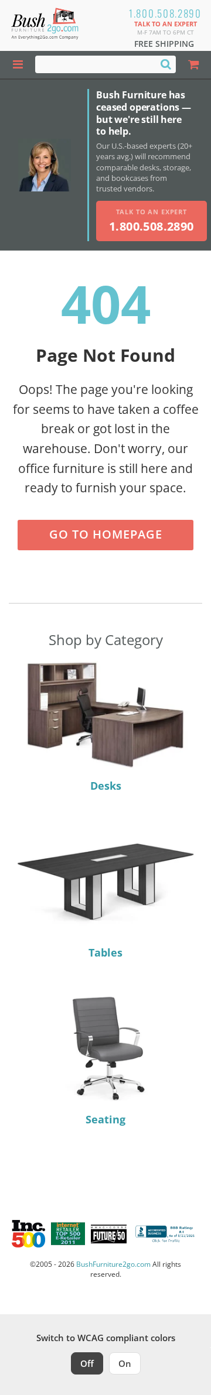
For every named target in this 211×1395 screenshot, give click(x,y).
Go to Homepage (105, 534)
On (124, 1363)
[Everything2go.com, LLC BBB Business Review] (166, 1234)
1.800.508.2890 (165, 13)
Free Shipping (164, 43)
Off (87, 1363)
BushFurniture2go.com (113, 1264)
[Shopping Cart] (193, 64)
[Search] (166, 64)
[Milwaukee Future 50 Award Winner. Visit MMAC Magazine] (109, 1234)
